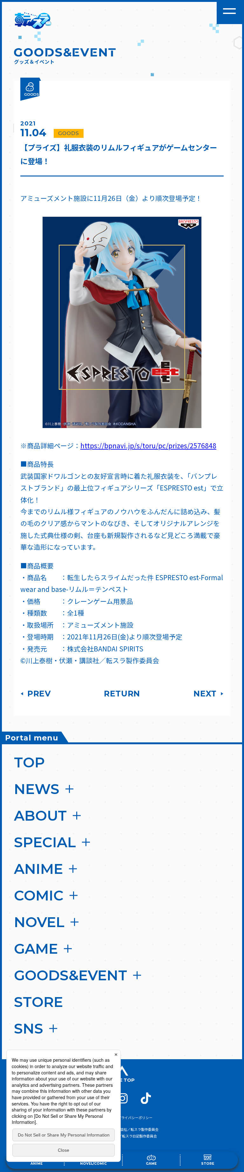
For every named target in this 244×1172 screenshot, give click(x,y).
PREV (38, 693)
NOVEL (39, 922)
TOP (29, 762)
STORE (38, 1001)
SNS (28, 1028)
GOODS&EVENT (70, 975)
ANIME (38, 868)
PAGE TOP (122, 1080)
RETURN (122, 693)
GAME (36, 948)
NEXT (206, 693)
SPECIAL (45, 842)
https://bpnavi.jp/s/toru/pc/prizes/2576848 (148, 445)
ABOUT (40, 815)
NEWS (36, 788)
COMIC (39, 895)
